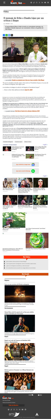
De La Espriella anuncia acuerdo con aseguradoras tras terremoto (21, 268)
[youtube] (45, 2)
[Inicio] (18, 2)
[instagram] (36, 2)
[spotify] (31, 2)
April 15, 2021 (28, 90)
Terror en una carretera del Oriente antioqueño (17, 284)
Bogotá (6, 336)
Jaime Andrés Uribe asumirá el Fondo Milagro (16, 261)
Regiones (7, 280)
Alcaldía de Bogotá (8, 141)
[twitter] (39, 2)
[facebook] (48, 2)
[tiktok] (34, 2)
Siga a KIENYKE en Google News (23, 164)
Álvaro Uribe (28, 141)
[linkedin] (42, 2)
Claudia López (18, 141)
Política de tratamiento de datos (9, 402)
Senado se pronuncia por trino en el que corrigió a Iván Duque (28, 80)
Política (6, 12)
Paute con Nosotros (13, 405)
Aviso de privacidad (6, 400)
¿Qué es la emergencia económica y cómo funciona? (17, 265)
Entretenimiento (9, 308)
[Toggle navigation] (4, 2)
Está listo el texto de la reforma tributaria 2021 (27, 111)
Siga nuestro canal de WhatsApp (23, 171)
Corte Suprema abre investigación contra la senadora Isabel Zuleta (21, 263)
